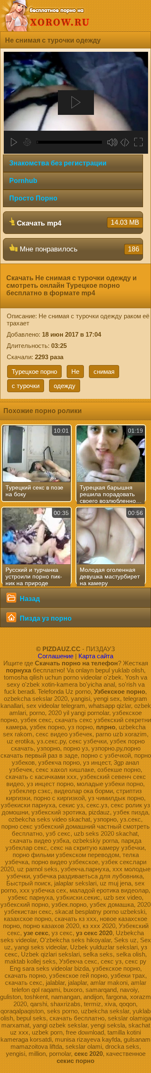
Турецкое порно (34, 371)
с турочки (25, 385)
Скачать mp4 (77, 223)
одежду (65, 385)
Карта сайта (95, 656)
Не (75, 371)
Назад (29, 598)
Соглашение (55, 656)
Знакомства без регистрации (58, 163)
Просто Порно (33, 198)
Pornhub (23, 180)
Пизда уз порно (45, 618)
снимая (104, 371)
